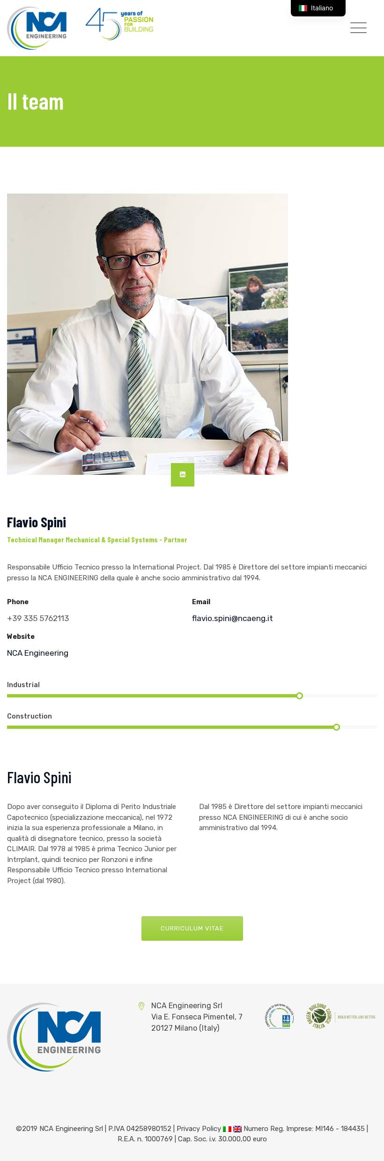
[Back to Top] (364, 1145)
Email (201, 602)
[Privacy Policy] (227, 1128)
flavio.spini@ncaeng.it (232, 618)
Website (21, 637)
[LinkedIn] (182, 475)
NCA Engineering (37, 653)
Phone (18, 602)
